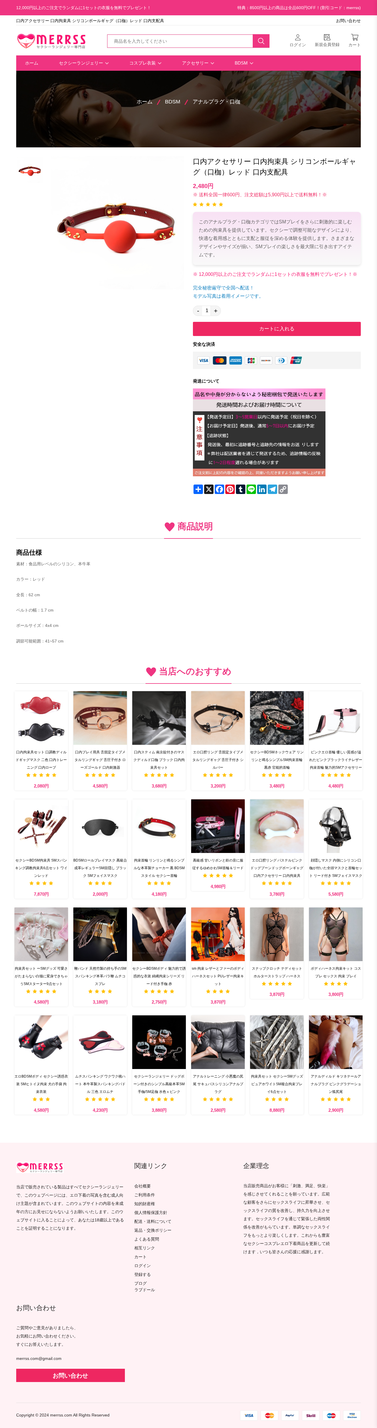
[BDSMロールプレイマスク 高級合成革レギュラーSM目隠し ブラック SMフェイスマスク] (100, 826)
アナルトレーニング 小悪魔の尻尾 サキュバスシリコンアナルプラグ (218, 1084)
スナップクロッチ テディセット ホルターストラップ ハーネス (277, 972)
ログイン (142, 1266)
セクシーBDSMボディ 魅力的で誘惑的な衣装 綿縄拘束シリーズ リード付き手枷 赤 (159, 976)
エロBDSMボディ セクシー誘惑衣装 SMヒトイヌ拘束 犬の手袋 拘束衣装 (41, 1084)
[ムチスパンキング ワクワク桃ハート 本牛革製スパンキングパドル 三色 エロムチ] (100, 1042)
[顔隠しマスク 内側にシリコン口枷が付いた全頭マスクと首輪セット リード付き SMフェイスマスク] (336, 826)
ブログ (140, 1283)
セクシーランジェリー (81, 62)
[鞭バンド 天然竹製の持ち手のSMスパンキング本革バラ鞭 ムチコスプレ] (100, 934)
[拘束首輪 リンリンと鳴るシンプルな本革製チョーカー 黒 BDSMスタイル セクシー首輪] (159, 826)
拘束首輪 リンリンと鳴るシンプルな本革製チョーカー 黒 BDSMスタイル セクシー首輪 (159, 868)
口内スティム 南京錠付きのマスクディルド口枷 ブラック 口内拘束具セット (159, 760)
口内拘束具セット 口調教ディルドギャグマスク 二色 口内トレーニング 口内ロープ (41, 760)
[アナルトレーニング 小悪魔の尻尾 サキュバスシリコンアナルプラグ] (218, 1042)
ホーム (31, 62)
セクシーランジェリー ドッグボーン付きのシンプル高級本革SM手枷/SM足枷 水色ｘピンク (159, 1084)
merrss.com (61, 1415)
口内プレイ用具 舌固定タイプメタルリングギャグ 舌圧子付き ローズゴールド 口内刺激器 (100, 760)
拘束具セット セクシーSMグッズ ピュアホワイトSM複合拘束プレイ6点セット (277, 1084)
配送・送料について (152, 1221)
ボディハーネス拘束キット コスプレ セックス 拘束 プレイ (336, 972)
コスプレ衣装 (143, 62)
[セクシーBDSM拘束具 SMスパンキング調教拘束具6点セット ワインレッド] (41, 826)
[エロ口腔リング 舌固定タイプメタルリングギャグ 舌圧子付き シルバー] (218, 718)
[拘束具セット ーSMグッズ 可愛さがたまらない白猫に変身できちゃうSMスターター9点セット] (41, 934)
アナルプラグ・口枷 (216, 102)
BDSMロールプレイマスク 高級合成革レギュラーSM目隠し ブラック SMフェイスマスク (100, 868)
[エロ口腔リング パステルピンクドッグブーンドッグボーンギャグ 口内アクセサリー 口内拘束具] (277, 826)
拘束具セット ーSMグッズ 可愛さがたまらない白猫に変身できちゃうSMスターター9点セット (41, 976)
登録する (142, 1274)
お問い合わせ (348, 21)
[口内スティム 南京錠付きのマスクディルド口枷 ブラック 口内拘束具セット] (159, 718)
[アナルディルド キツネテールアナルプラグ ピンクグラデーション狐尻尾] (336, 1042)
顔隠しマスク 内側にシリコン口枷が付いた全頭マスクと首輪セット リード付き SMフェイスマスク (335, 868)
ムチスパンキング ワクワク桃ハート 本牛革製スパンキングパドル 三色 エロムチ (100, 1084)
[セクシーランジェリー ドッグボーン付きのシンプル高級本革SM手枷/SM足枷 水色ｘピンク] (159, 1042)
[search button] (261, 41)
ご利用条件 (144, 1195)
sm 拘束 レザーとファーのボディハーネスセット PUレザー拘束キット (218, 976)
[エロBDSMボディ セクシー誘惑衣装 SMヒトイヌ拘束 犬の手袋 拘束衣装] (41, 1042)
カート (140, 1257)
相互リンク (144, 1248)
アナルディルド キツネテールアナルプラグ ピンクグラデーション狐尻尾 (336, 1084)
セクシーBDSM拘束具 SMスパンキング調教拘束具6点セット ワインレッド (41, 868)
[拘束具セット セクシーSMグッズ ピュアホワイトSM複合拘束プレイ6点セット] (277, 1042)
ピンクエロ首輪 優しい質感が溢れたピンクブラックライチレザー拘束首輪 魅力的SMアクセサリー (335, 760)
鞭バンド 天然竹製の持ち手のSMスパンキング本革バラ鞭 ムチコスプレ (100, 976)
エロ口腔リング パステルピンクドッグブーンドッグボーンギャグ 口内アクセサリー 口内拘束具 (276, 868)
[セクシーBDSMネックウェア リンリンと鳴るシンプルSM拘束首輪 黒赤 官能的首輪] (277, 718)
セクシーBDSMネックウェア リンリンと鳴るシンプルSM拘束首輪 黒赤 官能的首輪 (277, 760)
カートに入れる (277, 329)
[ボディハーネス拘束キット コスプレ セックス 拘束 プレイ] (336, 934)
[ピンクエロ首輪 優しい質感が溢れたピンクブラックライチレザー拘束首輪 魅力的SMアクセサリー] (336, 718)
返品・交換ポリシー (152, 1230)
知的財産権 (144, 1204)
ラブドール (144, 1290)
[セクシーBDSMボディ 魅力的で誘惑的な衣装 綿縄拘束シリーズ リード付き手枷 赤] (159, 934)
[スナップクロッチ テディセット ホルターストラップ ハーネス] (277, 934)
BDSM (242, 62)
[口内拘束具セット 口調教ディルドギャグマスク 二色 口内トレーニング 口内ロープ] (41, 718)
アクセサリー (196, 62)
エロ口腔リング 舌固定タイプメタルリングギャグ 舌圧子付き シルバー (218, 760)
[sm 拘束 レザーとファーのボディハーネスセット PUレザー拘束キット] (218, 934)
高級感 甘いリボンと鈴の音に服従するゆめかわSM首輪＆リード (218, 864)
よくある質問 (146, 1239)
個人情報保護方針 (150, 1212)
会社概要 (142, 1186)
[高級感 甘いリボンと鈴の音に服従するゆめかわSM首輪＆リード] (218, 826)
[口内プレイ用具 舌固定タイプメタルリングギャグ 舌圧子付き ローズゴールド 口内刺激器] (100, 718)
